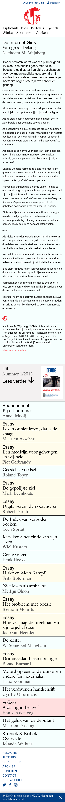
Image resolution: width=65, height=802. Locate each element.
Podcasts (37, 27)
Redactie (9, 753)
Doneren (9, 771)
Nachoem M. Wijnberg (23, 52)
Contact (9, 775)
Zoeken (42, 32)
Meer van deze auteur (14, 350)
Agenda (52, 27)
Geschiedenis (13, 762)
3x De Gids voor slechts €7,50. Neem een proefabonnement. (27, 797)
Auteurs (9, 757)
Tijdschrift (10, 27)
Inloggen (54, 2)
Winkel (7, 32)
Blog (24, 27)
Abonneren (24, 32)
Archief (8, 766)
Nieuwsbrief (12, 780)
